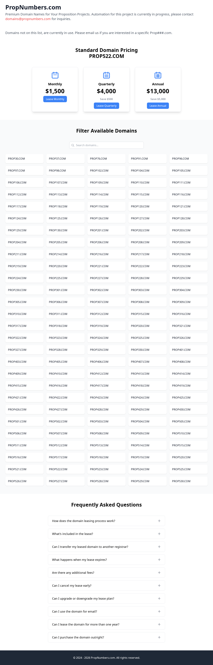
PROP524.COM (140, 469)
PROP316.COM (181, 314)
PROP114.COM (99, 194)
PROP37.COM (57, 158)
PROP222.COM (140, 266)
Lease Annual (158, 106)
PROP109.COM (99, 182)
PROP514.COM (140, 445)
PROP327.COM (17, 350)
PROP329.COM (99, 350)
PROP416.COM (58, 385)
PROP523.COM (99, 469)
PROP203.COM (181, 230)
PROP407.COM (140, 362)
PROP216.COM (99, 254)
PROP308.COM (140, 302)
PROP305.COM (17, 302)
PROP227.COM (99, 278)
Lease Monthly (55, 99)
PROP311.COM (58, 314)
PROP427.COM (58, 409)
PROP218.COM (181, 254)
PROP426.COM (17, 409)
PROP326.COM (181, 338)
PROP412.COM (99, 373)
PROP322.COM (17, 338)
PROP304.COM (181, 290)
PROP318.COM (58, 326)
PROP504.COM (140, 421)
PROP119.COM (99, 206)
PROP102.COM (99, 170)
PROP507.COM (58, 433)
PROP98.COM (57, 170)
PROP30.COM (16, 158)
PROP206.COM (99, 242)
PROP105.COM (181, 170)
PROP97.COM (16, 170)
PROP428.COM (99, 409)
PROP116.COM (181, 194)
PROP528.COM (99, 481)
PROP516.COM (17, 457)
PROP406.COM (99, 362)
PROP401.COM (181, 350)
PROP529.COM (140, 481)
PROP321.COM (181, 326)
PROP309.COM (181, 302)
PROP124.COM (17, 218)
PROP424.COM (140, 397)
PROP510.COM (181, 433)
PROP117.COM (17, 206)
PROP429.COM (140, 409)
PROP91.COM (139, 158)
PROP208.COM (140, 242)
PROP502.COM (58, 421)
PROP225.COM (58, 278)
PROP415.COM (17, 385)
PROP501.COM (17, 421)
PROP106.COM (17, 182)
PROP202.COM (140, 230)
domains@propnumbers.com (28, 19)
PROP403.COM (17, 362)
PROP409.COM (17, 373)
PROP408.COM (181, 362)
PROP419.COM (181, 385)
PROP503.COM (99, 421)
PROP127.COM (140, 218)
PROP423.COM (99, 397)
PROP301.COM (58, 290)
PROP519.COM (140, 457)
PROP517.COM (58, 457)
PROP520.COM (181, 457)
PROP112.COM (17, 194)
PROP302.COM (99, 290)
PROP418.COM (140, 385)
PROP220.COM (58, 266)
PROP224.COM (17, 278)
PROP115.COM (140, 194)
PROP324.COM (99, 338)
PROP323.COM (58, 338)
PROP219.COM (17, 266)
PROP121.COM (181, 206)
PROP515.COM (181, 445)
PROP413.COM (140, 373)
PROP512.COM (58, 445)
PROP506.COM (17, 433)
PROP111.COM (181, 182)
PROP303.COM (140, 290)
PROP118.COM (58, 206)
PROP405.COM (58, 362)
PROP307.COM (99, 302)
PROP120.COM (140, 206)
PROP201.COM (99, 230)
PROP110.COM (140, 182)
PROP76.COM (98, 158)
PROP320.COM (140, 326)
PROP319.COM (99, 326)
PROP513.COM (99, 445)
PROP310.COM (17, 314)
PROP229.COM (181, 278)
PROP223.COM (181, 266)
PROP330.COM (140, 350)
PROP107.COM (58, 182)
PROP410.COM (58, 373)
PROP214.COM (58, 254)
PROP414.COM (181, 373)
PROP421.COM (17, 397)
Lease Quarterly (106, 106)
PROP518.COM (99, 457)
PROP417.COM (99, 385)
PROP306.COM (58, 302)
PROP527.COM (58, 481)
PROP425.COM (181, 397)
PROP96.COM (180, 158)
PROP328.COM (58, 350)
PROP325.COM (140, 338)
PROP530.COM (181, 481)
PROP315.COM (140, 314)
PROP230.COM (17, 290)
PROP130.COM (58, 230)
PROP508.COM (99, 433)
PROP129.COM (17, 230)
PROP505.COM (181, 421)
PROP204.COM (17, 242)
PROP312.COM (99, 314)
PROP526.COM (17, 481)
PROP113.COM (58, 194)
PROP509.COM (140, 433)
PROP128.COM (181, 218)
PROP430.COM (181, 409)
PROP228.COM (140, 278)
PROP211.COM (17, 254)
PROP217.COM (140, 254)
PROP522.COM (58, 469)
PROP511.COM (17, 445)
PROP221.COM (99, 266)
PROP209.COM (181, 242)
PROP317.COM (17, 326)
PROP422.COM (58, 397)
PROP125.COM (58, 218)
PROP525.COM (181, 469)
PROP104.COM (140, 170)
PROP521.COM (17, 469)
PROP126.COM (99, 218)
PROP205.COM (58, 242)
